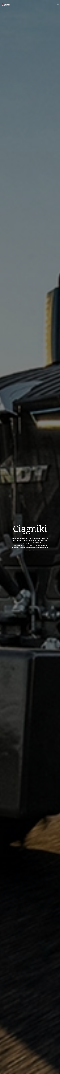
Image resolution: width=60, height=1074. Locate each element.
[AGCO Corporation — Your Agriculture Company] (5, 4)
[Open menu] (58, 4)
